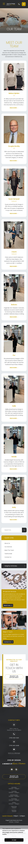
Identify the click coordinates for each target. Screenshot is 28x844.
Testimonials (8, 554)
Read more (7, 605)
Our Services (8, 547)
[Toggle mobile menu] (3, 3)
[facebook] (11, 769)
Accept (14, 840)
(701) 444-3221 (14, 738)
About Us (7, 543)
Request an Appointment (14, 676)
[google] (16, 769)
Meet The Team (9, 550)
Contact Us (8, 557)
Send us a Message (14, 753)
